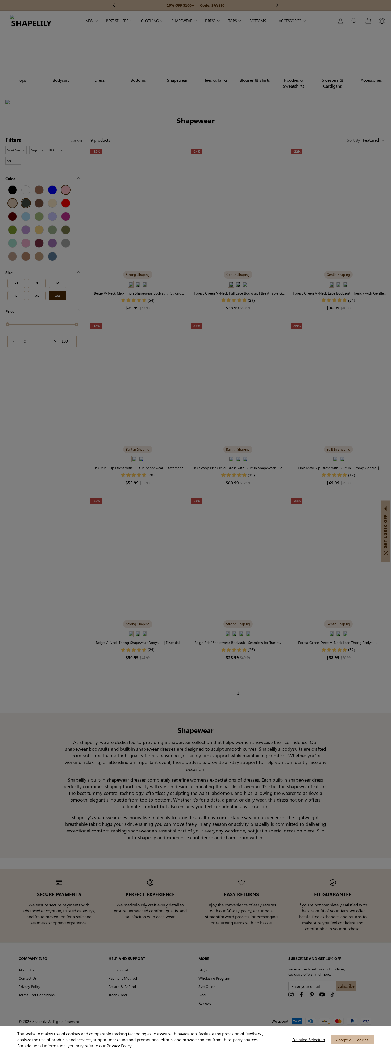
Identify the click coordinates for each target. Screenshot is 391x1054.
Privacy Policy (119, 1045)
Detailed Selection (308, 1039)
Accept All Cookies (352, 1039)
